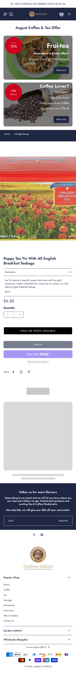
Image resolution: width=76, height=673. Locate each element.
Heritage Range (21, 134)
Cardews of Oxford (42, 666)
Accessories (9, 605)
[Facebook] (34, 535)
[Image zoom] (38, 198)
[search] (11, 14)
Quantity (9, 308)
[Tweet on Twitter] (21, 372)
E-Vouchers (9, 610)
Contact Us (9, 620)
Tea (5, 595)
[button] (38, 331)
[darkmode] (69, 14)
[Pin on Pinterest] (29, 372)
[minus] (7, 315)
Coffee (7, 589)
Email (10, 520)
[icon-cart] (61, 14)
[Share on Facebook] (13, 372)
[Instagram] (42, 535)
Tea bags (8, 600)
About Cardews (11, 615)
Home (7, 134)
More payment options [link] (38, 361)
